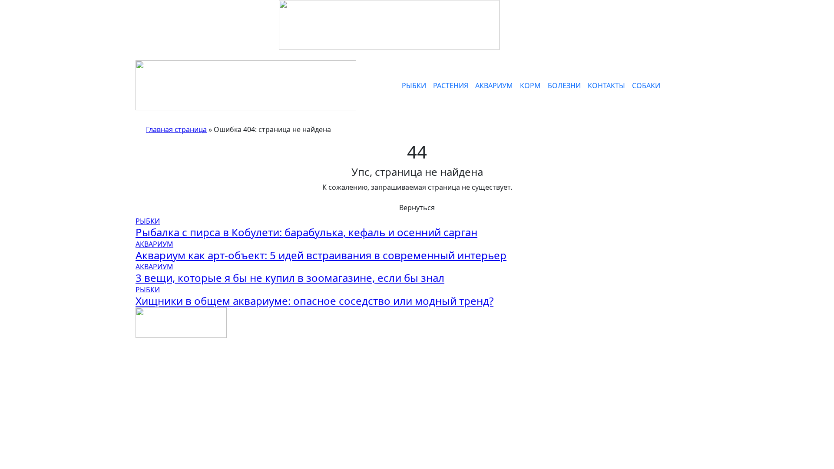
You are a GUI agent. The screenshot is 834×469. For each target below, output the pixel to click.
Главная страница (176, 129)
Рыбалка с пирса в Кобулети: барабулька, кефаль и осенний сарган (306, 232)
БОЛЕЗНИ (564, 85)
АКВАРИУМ (494, 85)
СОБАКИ (646, 85)
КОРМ (530, 85)
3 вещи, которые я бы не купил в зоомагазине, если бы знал (290, 278)
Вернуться (417, 207)
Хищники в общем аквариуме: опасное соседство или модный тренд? (314, 301)
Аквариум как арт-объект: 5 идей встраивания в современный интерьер (321, 255)
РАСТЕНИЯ (450, 85)
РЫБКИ (414, 85)
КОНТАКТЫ (606, 85)
